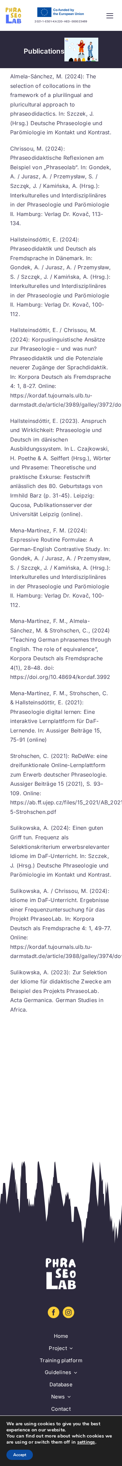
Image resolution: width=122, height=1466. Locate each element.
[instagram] (68, 1312)
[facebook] (53, 1312)
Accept (19, 1455)
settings (86, 1442)
